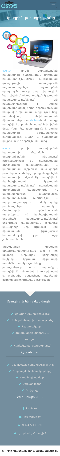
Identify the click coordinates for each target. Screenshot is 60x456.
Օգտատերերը (32, 383)
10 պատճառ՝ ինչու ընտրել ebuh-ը (32, 364)
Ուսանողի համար (32, 377)
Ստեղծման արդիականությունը (32, 320)
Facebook (31, 408)
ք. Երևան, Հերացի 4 (32, 433)
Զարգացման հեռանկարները (32, 371)
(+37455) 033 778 (32, 425)
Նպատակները (32, 326)
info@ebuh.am (32, 416)
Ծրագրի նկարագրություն (32, 314)
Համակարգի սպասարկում (32, 345)
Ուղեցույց (32, 390)
